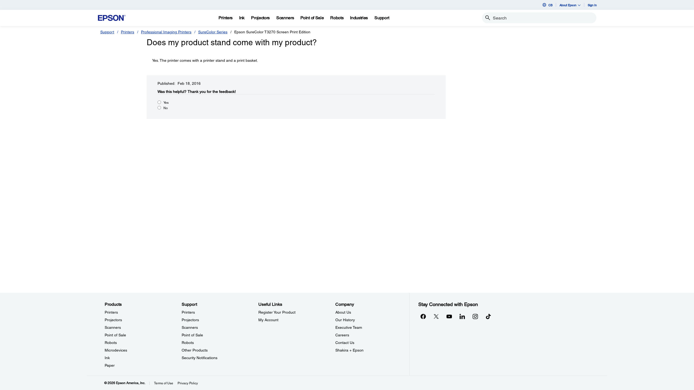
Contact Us (344, 342)
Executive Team (348, 327)
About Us (343, 312)
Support (107, 32)
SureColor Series (212, 32)
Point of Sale (115, 335)
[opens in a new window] (488, 316)
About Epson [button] (568, 5)
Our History (345, 320)
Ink (107, 358)
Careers (342, 335)
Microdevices (116, 350)
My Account (268, 320)
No (165, 108)
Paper (110, 365)
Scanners (113, 327)
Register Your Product (276, 312)
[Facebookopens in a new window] (423, 316)
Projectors (113, 320)
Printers (127, 32)
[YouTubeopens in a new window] (449, 316)
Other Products (195, 350)
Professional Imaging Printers (166, 32)
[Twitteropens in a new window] (436, 316)
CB (550, 5)
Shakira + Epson (349, 350)
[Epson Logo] (112, 18)
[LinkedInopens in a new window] (462, 316)
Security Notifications (199, 358)
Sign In (592, 5)
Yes (166, 103)
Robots (111, 342)
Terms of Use (163, 383)
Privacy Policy (188, 383)
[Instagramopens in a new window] (475, 316)
